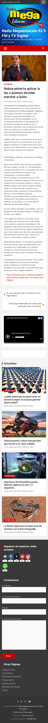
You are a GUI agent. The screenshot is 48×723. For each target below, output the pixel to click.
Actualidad (10, 363)
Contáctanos (7, 673)
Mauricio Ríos (28, 406)
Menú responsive (43, 2)
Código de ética (8, 670)
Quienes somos (8, 683)
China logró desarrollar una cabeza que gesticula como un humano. (25, 304)
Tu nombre (6, 585)
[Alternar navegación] (5, 48)
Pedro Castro (27, 102)
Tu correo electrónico (11, 597)
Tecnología (10, 391)
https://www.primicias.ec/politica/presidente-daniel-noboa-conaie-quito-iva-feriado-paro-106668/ (25, 277)
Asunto (5, 608)
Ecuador (8, 84)
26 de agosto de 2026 (12, 491)
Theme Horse (27, 715)
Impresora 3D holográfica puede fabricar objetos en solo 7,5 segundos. (21, 485)
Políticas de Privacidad (11, 676)
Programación (8, 680)
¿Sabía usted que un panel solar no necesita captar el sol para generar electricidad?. (22, 399)
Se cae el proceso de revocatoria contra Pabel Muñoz (23, 294)
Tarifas (5, 690)
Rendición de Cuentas (11, 687)
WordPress (32, 719)
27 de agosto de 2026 (12, 447)
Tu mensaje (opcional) (11, 619)
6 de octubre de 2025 (12, 102)
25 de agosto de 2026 (12, 532)
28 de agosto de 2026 (12, 406)
